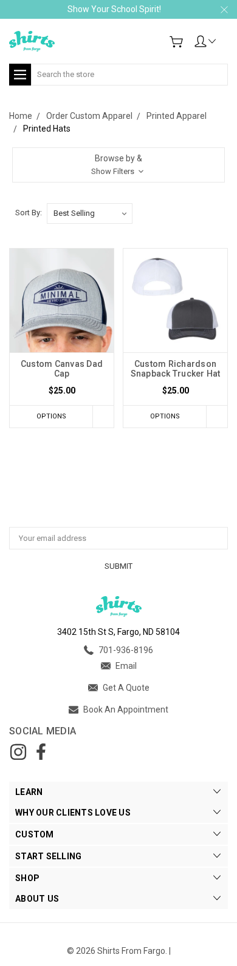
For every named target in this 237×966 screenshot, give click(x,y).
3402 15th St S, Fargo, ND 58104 (118, 632)
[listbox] (89, 213)
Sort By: (28, 212)
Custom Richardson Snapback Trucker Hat (176, 368)
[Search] (223, 67)
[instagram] (18, 752)
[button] (118, 165)
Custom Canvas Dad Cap (62, 368)
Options (51, 416)
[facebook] (41, 752)
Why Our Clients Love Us (73, 812)
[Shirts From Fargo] (32, 41)
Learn (29, 792)
